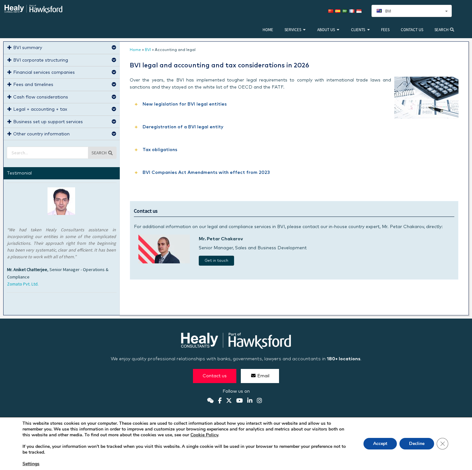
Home (268, 29)
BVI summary (27, 48)
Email (263, 376)
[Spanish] (338, 11)
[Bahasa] (359, 11)
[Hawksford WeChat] (210, 401)
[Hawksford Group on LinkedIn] (249, 401)
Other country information (41, 134)
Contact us (412, 29)
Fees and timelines (33, 84)
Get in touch (216, 261)
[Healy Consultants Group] (33, 10)
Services (292, 29)
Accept (380, 443)
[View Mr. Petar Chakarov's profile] (164, 262)
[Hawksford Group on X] (229, 401)
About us (326, 29)
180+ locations (343, 359)
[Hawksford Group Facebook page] (220, 401)
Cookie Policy (204, 435)
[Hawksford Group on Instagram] (259, 401)
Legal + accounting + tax (40, 109)
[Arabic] (345, 11)
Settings (30, 464)
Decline (416, 443)
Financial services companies (44, 72)
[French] (352, 11)
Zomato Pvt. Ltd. (23, 284)
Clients (358, 29)
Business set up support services (48, 122)
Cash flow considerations (40, 97)
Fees (385, 29)
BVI (148, 50)
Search (442, 29)
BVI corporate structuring (40, 60)
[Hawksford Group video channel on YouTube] (239, 401)
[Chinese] (331, 11)
